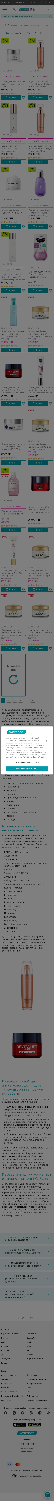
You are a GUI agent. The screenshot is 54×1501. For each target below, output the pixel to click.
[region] (27, 750)
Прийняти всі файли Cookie (27, 769)
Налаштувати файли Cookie (27, 762)
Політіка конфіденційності (33, 757)
